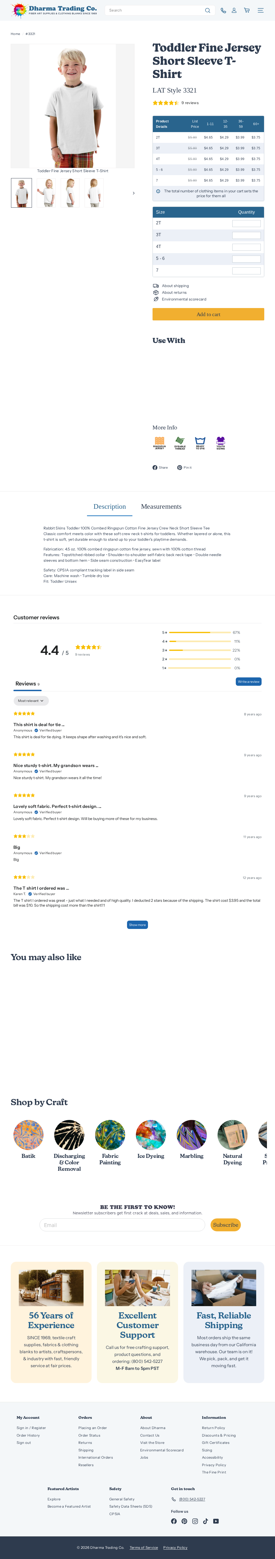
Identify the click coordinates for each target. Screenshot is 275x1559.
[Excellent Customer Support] (137, 1288)
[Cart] (247, 10)
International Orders (95, 1457)
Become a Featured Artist (69, 1506)
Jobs (144, 1457)
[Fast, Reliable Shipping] (223, 1288)
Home (15, 34)
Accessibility (212, 1457)
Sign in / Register (31, 1428)
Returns (85, 1442)
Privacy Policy (214, 1465)
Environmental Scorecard (162, 1450)
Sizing (207, 1450)
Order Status (89, 1435)
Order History (28, 1435)
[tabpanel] (137, 815)
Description (109, 506)
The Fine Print (214, 1472)
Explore (54, 1499)
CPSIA (114, 1514)
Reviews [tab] (27, 683)
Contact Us (150, 1435)
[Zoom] (72, 106)
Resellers (85, 1465)
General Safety (122, 1499)
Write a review (248, 682)
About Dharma (152, 1428)
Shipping (86, 1450)
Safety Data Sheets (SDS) (130, 1506)
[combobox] (160, 10)
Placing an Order (92, 1428)
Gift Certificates (215, 1442)
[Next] (131, 193)
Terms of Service (144, 1547)
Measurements (161, 506)
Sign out (24, 1442)
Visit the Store (152, 1442)
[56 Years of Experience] (51, 1288)
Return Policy (213, 1428)
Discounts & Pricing (219, 1435)
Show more (137, 925)
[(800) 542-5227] (221, 10)
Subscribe (225, 1225)
